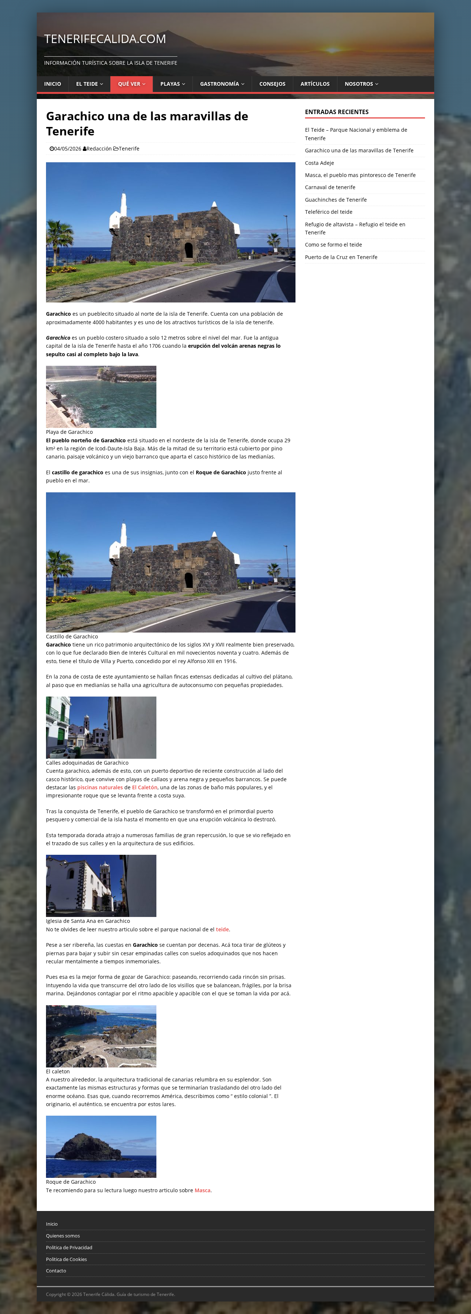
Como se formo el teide (333, 244)
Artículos (315, 83)
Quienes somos (63, 1235)
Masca (202, 1190)
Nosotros (359, 83)
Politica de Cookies (66, 1259)
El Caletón (144, 787)
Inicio (52, 83)
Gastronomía (219, 83)
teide (222, 929)
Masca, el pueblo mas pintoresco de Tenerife (360, 174)
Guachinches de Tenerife (336, 199)
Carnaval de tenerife (330, 187)
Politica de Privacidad (69, 1247)
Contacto (56, 1270)
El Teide (87, 83)
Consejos (272, 83)
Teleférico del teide (329, 211)
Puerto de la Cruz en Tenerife (341, 257)
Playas (170, 83)
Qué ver (129, 83)
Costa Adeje (319, 162)
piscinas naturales (100, 787)
